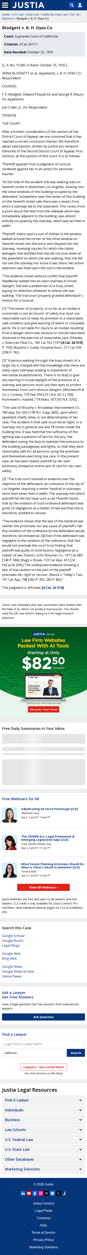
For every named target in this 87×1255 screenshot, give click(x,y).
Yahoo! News (12, 976)
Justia (6, 14)
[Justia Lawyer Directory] (64, 1193)
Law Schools (15, 1129)
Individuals (14, 1110)
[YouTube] (29, 1193)
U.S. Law (18, 14)
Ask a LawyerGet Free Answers (17, 994)
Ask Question (43, 1017)
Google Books (12, 940)
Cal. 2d (74, 14)
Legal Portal (43, 1210)
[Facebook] (34, 1193)
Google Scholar (13, 935)
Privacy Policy (43, 1240)
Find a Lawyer (14, 1034)
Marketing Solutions (22, 1169)
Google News (12, 966)
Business (12, 1119)
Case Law (32, 14)
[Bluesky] (52, 1193)
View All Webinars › (43, 887)
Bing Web (9, 958)
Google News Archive (18, 971)
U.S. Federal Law (19, 1139)
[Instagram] (40, 1193)
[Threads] (46, 1193)
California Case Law (54, 14)
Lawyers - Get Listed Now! (43, 1067)
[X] (58, 1193)
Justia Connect (43, 1203)
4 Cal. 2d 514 (53, 587)
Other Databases (19, 1159)
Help (43, 1225)
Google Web (11, 953)
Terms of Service (43, 1232)
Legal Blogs (11, 945)
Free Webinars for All (20, 799)
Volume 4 (8, 18)
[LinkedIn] (23, 1193)
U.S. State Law (17, 1149)
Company (44, 1218)
